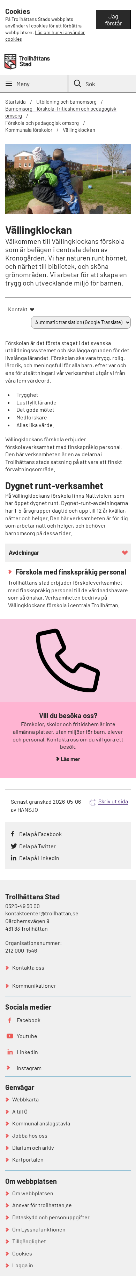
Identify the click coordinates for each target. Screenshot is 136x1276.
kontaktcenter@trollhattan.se (41, 913)
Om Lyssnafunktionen (39, 1229)
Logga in (22, 1265)
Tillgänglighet (29, 1241)
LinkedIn (27, 1052)
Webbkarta (25, 1099)
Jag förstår (113, 19)
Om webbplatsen (32, 1193)
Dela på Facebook (40, 833)
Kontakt (18, 309)
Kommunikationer (34, 985)
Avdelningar (24, 552)
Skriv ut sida (113, 801)
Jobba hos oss (29, 1135)
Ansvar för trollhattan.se (42, 1205)
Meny (23, 83)
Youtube (27, 1036)
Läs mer (70, 758)
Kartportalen (28, 1159)
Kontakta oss (28, 967)
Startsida (15, 101)
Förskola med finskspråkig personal (70, 572)
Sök (90, 83)
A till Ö (20, 1111)
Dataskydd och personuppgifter (51, 1217)
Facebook (28, 1020)
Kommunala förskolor (28, 130)
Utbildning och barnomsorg (66, 101)
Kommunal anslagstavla (41, 1123)
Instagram (29, 1068)
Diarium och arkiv (33, 1147)
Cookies (22, 1253)
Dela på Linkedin (39, 857)
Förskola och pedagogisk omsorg (42, 123)
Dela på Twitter (37, 846)
